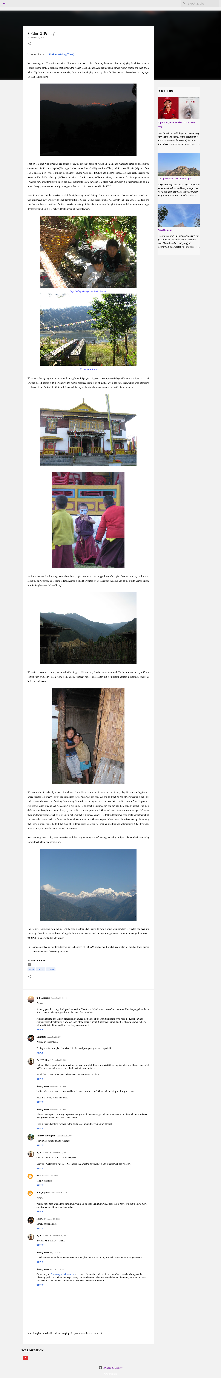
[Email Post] (29, 965)
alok (39, 1175)
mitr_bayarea (43, 1192)
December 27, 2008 (60, 1152)
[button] (29, 44)
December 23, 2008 (59, 998)
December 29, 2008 (60, 1235)
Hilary (40, 1218)
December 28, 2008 (50, 1175)
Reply (40, 1029)
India (31, 969)
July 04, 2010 (55, 1252)
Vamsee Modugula (46, 1135)
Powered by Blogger (112, 1367)
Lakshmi (41, 1036)
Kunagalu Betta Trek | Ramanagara (175, 178)
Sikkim (40, 969)
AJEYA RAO (44, 1059)
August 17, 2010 (57, 1269)
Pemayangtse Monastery (62, 1274)
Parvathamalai (165, 230)
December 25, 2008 (58, 1109)
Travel (51, 969)
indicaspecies (43, 997)
